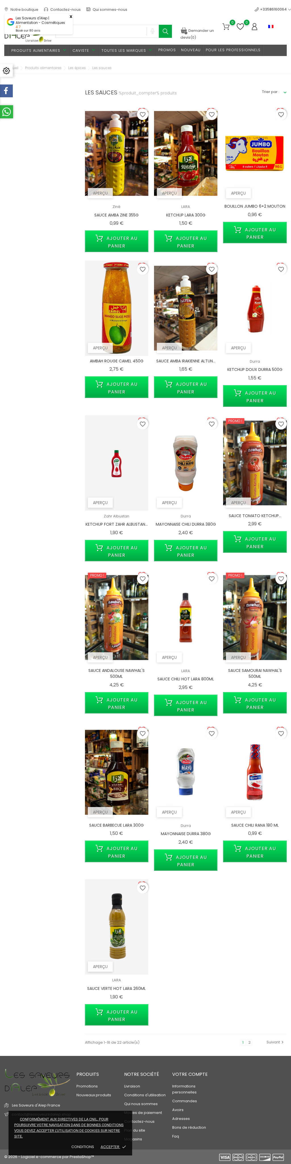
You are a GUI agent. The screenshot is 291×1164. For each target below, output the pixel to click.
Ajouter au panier (121, 242)
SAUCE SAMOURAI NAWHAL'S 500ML (255, 674)
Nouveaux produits (93, 1095)
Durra (255, 361)
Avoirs (178, 1110)
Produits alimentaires (39, 50)
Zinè (116, 206)
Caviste (84, 50)
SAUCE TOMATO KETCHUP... (255, 516)
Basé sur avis (28, 30)
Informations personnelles (184, 1089)
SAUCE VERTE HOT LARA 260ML (116, 988)
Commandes (184, 1101)
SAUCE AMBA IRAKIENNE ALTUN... (185, 361)
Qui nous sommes (141, 1104)
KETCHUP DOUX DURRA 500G (254, 369)
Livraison (132, 1086)
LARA (185, 206)
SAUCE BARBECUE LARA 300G (116, 825)
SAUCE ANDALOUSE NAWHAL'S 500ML (116, 674)
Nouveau (191, 50)
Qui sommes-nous (109, 9)
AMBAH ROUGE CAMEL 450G (117, 361)
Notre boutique (24, 9)
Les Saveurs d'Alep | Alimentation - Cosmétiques (40, 20)
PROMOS (167, 50)
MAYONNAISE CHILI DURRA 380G (186, 524)
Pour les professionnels (233, 50)
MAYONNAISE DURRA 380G (186, 834)
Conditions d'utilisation (145, 1095)
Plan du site (134, 1130)
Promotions (87, 1086)
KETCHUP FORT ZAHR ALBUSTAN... (117, 524)
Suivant (276, 1042)
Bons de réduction (189, 1127)
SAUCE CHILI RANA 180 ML (255, 825)
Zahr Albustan (116, 516)
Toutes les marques (127, 50)
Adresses (181, 1118)
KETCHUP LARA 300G (185, 215)
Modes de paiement (143, 1112)
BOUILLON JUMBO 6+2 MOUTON (255, 206)
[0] (226, 27)
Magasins (133, 1139)
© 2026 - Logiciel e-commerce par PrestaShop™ (49, 1156)
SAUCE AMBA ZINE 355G (116, 215)
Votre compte (190, 1074)
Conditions (83, 1146)
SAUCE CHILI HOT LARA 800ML (185, 679)
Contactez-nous (65, 9)
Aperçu (100, 193)
